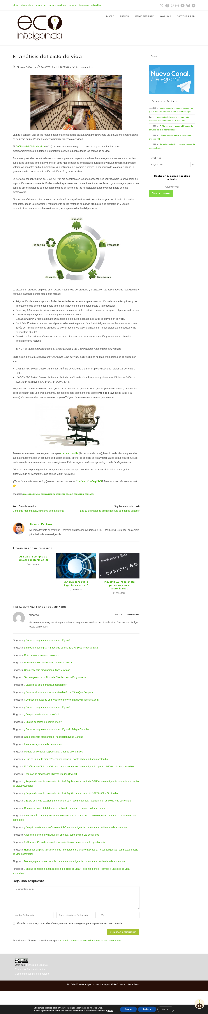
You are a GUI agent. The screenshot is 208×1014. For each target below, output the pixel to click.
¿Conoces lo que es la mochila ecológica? (47, 640)
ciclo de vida (33, 494)
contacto (72, 5)
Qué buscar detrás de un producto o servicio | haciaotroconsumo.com (61, 699)
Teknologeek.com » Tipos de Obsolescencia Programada (55, 677)
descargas (84, 5)
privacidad (96, 5)
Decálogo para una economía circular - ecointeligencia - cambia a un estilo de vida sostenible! (74, 861)
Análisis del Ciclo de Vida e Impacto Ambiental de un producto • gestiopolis (64, 842)
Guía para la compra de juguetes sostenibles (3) (33, 558)
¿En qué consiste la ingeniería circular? (76, 583)
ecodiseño (79, 494)
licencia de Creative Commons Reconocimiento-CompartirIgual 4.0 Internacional (32, 969)
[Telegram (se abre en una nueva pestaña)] (193, 5)
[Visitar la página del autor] (19, 528)
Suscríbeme (161, 193)
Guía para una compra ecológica (41, 655)
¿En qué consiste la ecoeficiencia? (43, 722)
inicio (15, 5)
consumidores (48, 494)
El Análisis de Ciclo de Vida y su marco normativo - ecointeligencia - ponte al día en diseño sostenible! (79, 766)
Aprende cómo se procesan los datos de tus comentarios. (91, 940)
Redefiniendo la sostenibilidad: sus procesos (48, 662)
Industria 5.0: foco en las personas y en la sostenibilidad (119, 585)
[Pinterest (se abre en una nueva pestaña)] (172, 5)
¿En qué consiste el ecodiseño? (41, 714)
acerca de (41, 5)
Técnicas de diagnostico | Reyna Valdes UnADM (50, 774)
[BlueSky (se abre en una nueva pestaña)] (188, 5)
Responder (133, 614)
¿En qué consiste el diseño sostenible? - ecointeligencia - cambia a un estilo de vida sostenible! (75, 827)
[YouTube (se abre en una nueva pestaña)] (182, 5)
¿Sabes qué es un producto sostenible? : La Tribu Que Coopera (58, 692)
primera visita (26, 5)
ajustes (109, 1010)
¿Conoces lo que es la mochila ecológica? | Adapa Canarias (56, 729)
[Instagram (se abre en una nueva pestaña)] (177, 5)
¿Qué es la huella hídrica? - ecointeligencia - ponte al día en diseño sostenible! (66, 759)
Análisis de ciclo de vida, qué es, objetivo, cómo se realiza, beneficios (61, 834)
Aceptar (128, 1009)
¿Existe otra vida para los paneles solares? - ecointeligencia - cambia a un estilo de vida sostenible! (78, 800)
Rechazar (147, 1009)
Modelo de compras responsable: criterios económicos (53, 751)
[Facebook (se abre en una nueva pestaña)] (167, 5)
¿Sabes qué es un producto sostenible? (45, 685)
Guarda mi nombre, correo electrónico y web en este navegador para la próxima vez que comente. (70, 923)
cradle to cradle (69, 453)
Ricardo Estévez (25, 67)
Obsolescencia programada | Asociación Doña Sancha (53, 737)
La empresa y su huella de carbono (43, 744)
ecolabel (89, 494)
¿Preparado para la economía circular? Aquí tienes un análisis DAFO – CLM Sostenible (71, 793)
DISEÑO (64, 67)
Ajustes (165, 1009)
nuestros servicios (57, 5)
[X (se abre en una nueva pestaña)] (161, 5)
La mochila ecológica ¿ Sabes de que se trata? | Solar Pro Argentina (61, 647)
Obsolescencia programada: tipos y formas (47, 670)
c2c (24, 494)
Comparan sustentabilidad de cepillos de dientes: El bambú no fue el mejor (64, 808)
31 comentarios (84, 67)
